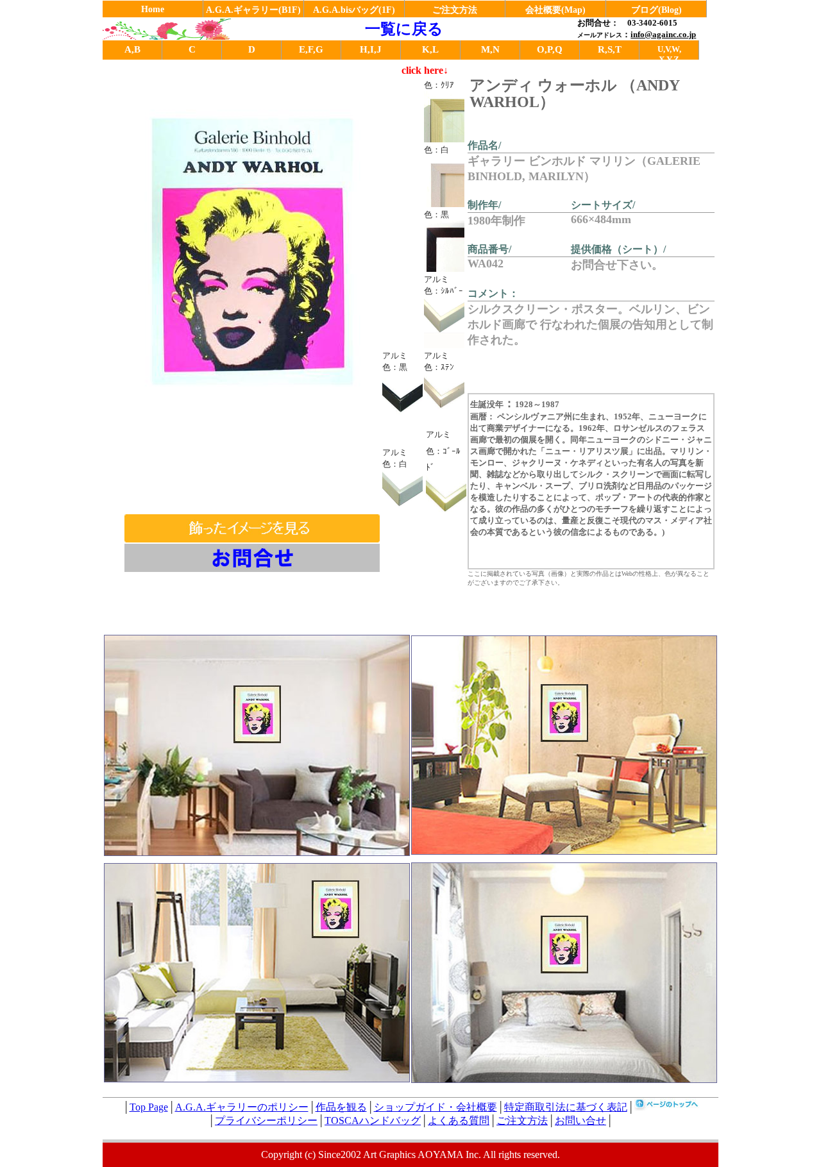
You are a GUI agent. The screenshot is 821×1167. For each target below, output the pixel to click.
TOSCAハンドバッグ (373, 1120)
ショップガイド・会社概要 (435, 1107)
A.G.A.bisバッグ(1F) (354, 10)
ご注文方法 (454, 10)
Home (152, 9)
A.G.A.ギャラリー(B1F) (253, 10)
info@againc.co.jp (663, 34)
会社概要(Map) (555, 10)
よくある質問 (458, 1120)
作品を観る (341, 1107)
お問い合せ (580, 1120)
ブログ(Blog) (656, 10)
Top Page (149, 1107)
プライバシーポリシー (266, 1120)
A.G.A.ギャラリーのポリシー (242, 1107)
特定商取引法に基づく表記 (565, 1107)
